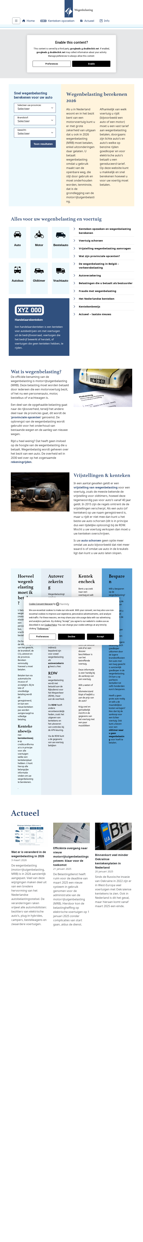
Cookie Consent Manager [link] (41, 604)
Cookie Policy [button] (50, 625)
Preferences (42, 636)
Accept (100, 636)
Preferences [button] (42, 628)
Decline (71, 636)
